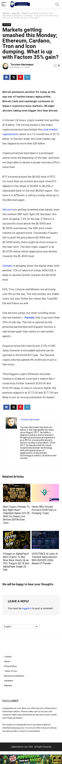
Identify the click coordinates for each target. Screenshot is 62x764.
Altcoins (7, 209)
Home (5, 13)
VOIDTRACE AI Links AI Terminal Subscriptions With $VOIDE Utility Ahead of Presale (45, 558)
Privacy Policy (10, 666)
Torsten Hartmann (21, 64)
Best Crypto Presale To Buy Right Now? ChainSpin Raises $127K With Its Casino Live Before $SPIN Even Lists (16, 514)
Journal (15, 13)
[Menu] (4, 4)
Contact (7, 656)
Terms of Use (10, 671)
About (7, 661)
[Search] (57, 4)
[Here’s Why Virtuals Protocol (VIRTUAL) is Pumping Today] (45, 486)
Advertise (8, 680)
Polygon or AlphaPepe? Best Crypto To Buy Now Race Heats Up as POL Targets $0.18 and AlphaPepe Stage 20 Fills (16, 561)
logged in (26, 608)
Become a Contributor (14, 676)
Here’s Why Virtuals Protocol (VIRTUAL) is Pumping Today (44, 510)
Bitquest (8, 685)
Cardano (7, 265)
